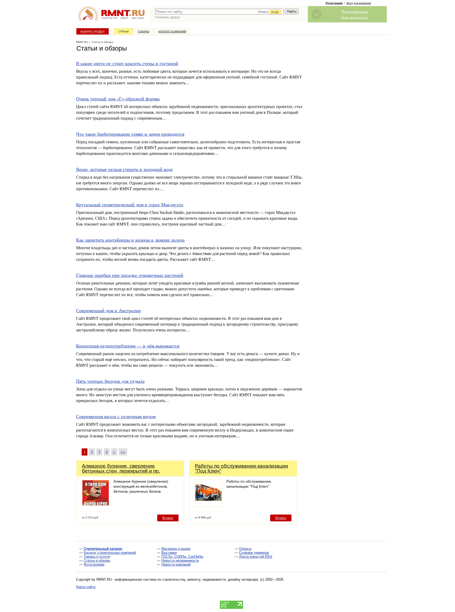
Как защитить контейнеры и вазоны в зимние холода (130, 240)
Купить (167, 518)
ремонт (124, 18)
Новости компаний (176, 564)
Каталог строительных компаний (110, 553)
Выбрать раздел (93, 31)
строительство (109, 18)
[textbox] (219, 11)
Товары (143, 31)
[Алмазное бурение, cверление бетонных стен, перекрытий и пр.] (95, 505)
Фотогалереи (94, 564)
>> (123, 452)
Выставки (169, 553)
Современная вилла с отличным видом (116, 416)
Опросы (245, 549)
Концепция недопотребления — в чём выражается (127, 345)
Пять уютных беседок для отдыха (110, 381)
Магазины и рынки (175, 549)
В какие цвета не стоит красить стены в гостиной (127, 63)
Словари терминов (254, 553)
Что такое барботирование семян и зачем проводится (130, 134)
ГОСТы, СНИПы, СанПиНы (182, 557)
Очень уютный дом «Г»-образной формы (118, 98)
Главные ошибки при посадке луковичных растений (129, 275)
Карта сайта (85, 587)
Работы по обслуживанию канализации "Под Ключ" (241, 468)
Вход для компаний (359, 3)
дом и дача (138, 18)
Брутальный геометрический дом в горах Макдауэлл (129, 204)
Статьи (123, 31)
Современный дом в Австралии (108, 310)
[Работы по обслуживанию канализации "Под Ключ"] (208, 505)
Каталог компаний (172, 31)
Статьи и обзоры (97, 560)
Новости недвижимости (180, 560)
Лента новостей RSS (255, 557)
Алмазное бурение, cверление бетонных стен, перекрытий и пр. (121, 468)
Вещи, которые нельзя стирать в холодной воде (124, 169)
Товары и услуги (97, 557)
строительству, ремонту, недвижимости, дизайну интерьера (210, 579)
